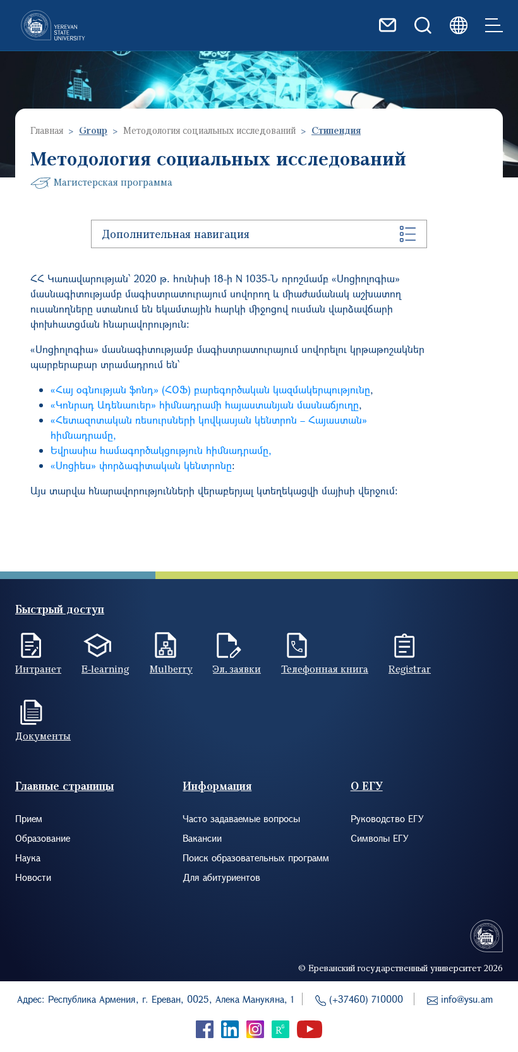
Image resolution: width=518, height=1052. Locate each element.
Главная (46, 130)
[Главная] (53, 25)
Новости (33, 877)
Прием (28, 818)
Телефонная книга (324, 669)
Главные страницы (64, 786)
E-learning (105, 669)
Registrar (409, 669)
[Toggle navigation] (494, 25)
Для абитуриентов (221, 877)
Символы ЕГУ (380, 838)
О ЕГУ (367, 786)
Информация (217, 786)
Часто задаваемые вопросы (241, 818)
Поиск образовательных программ (256, 857)
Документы (43, 736)
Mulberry (171, 669)
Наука (27, 857)
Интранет (38, 669)
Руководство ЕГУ (387, 818)
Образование (42, 838)
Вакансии (202, 838)
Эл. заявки (237, 669)
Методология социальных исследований (209, 130)
